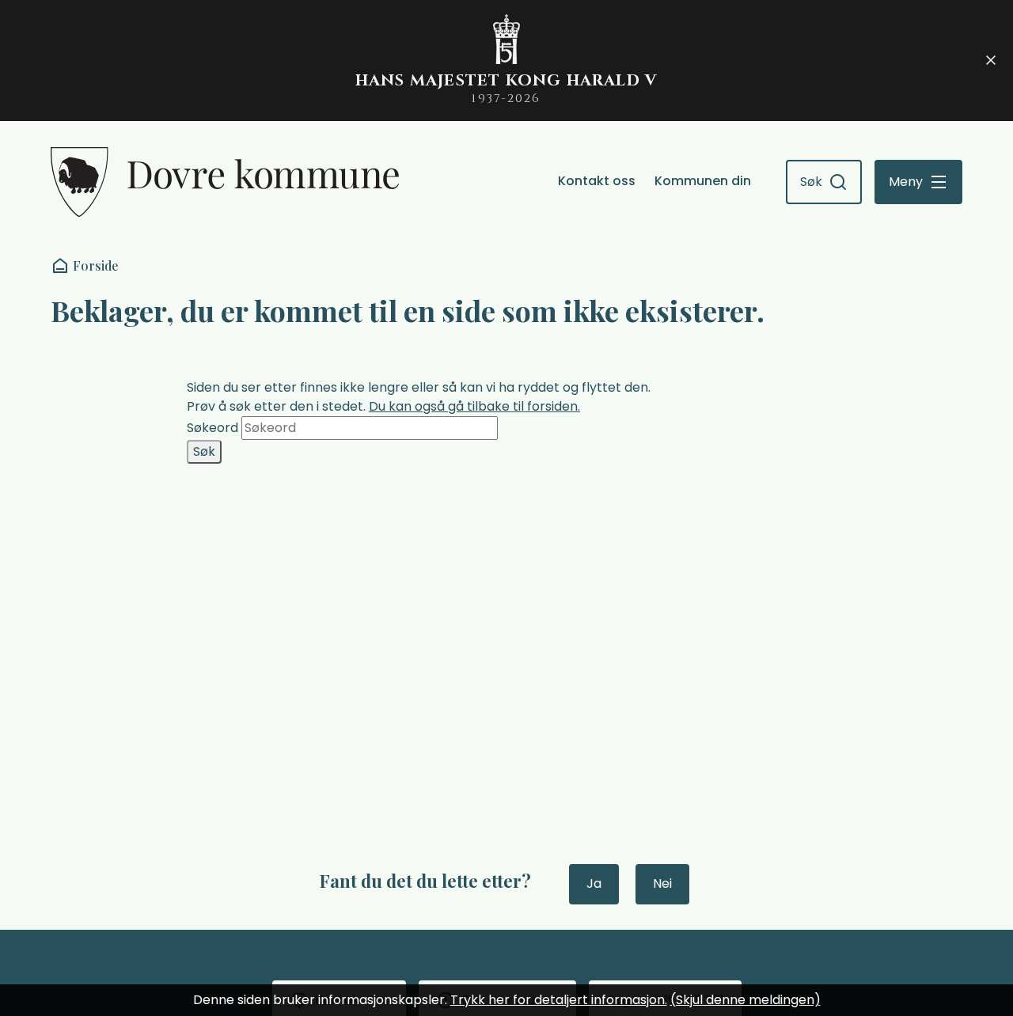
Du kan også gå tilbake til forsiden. (474, 406)
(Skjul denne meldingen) (745, 1000)
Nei (662, 883)
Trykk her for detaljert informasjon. (558, 1000)
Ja (593, 883)
